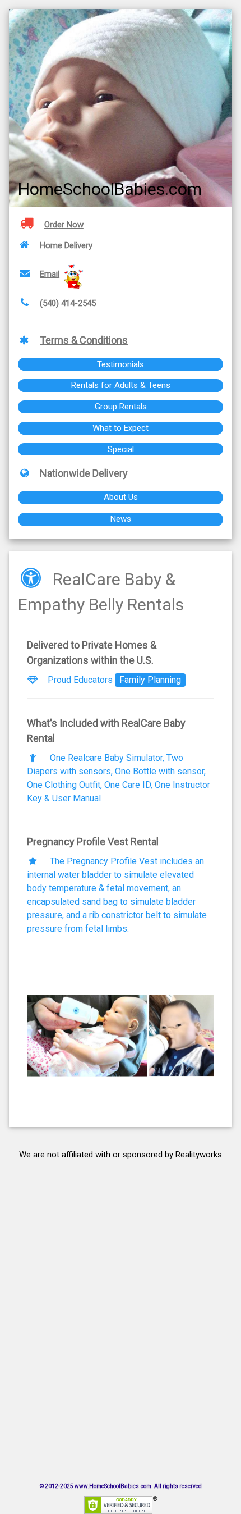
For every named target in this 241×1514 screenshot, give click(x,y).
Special (121, 449)
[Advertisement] (120, 1307)
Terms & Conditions (84, 340)
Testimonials (120, 364)
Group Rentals (121, 407)
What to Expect (120, 428)
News (120, 519)
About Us (121, 497)
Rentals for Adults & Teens (120, 385)
